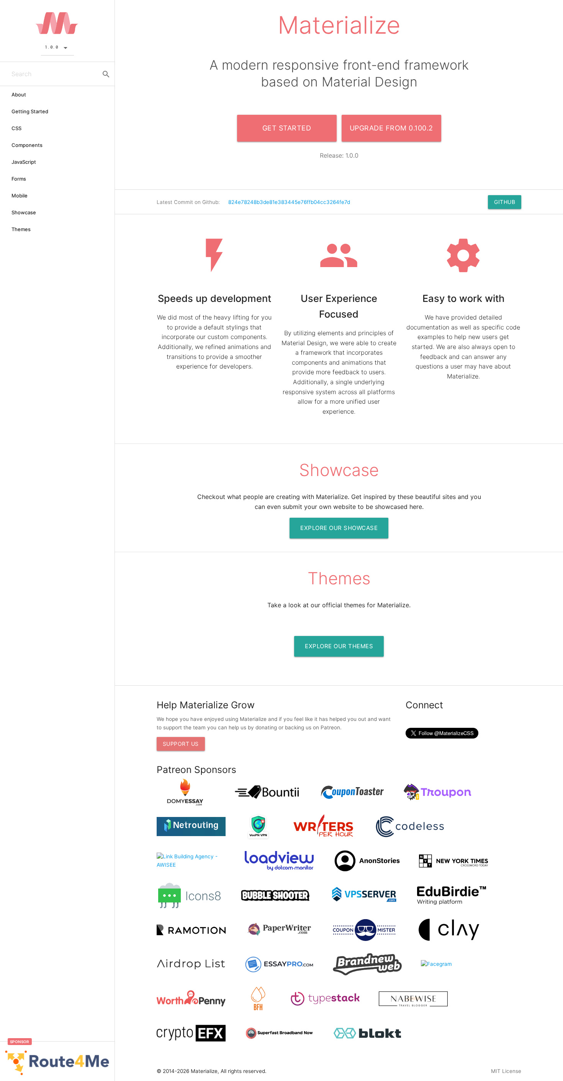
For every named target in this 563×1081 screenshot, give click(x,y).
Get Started (286, 128)
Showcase (23, 212)
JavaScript (23, 162)
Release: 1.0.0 (339, 155)
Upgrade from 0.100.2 (391, 128)
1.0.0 (53, 46)
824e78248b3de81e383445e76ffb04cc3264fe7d (289, 202)
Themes (21, 229)
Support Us (181, 743)
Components (27, 145)
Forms (18, 179)
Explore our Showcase (339, 528)
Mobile (19, 195)
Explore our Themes (339, 646)
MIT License (506, 1071)
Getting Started (29, 111)
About (18, 94)
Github (504, 202)
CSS (16, 128)
